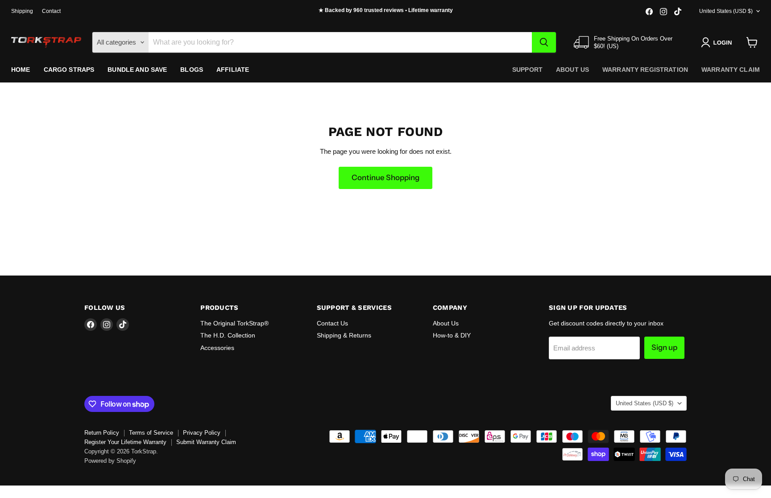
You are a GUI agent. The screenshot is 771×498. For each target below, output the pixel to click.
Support (527, 69)
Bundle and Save (137, 69)
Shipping (22, 11)
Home (20, 69)
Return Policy (101, 432)
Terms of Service (151, 432)
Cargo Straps (69, 69)
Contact (51, 11)
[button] (718, 42)
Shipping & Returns (344, 335)
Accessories (217, 347)
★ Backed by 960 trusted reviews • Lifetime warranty (386, 10)
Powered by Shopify (110, 460)
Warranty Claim (730, 69)
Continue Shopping (385, 177)
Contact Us (332, 323)
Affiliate (232, 69)
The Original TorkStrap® (234, 323)
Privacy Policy (201, 432)
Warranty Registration (645, 69)
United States (726, 11)
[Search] (544, 42)
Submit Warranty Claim (206, 442)
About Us (572, 69)
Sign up (664, 347)
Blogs (191, 69)
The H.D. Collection (227, 335)
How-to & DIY (452, 335)
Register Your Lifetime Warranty (125, 442)
